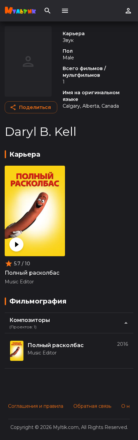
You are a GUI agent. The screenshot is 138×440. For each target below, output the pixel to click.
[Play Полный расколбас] (16, 244)
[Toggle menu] (65, 11)
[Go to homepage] (20, 10)
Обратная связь (92, 406)
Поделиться (35, 107)
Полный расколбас (32, 273)
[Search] (48, 11)
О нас (128, 406)
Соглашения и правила (35, 406)
